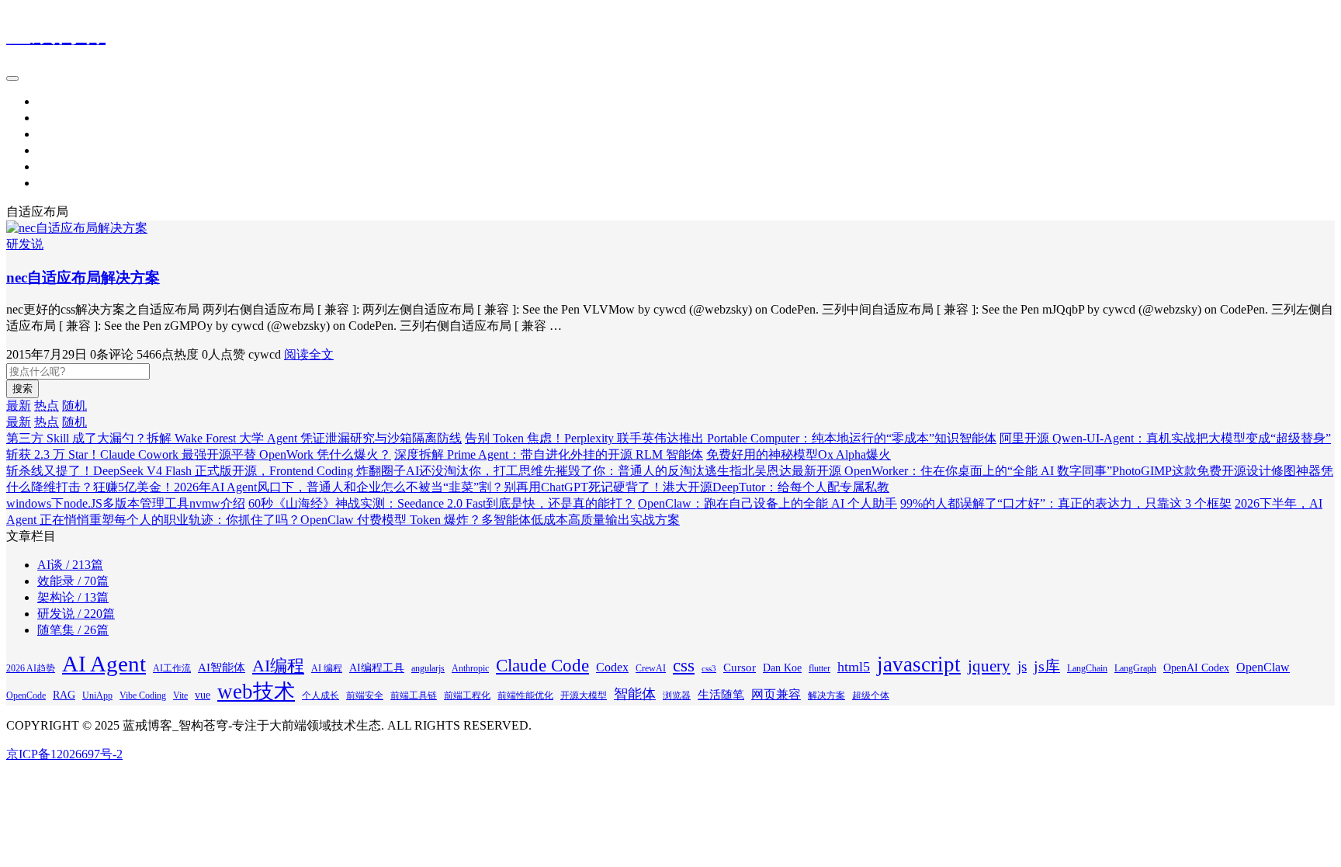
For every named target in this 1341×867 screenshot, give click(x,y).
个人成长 (320, 695)
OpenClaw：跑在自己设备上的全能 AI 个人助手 (767, 503)
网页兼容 (776, 694)
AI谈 (50, 166)
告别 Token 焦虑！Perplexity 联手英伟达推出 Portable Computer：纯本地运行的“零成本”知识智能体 (730, 438)
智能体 (635, 694)
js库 (1047, 666)
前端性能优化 (525, 695)
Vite (180, 695)
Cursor (739, 667)
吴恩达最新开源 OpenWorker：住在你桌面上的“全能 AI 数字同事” (933, 470)
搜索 (22, 388)
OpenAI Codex (1196, 668)
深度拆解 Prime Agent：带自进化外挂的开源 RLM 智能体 (548, 454)
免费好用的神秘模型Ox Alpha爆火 (798, 454)
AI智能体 (221, 667)
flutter (819, 668)
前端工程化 (467, 695)
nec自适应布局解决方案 (83, 277)
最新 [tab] (18, 405)
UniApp (97, 695)
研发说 (55, 117)
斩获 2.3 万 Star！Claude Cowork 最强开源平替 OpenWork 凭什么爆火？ (198, 454)
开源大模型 (583, 695)
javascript (919, 664)
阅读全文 (309, 354)
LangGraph (1135, 668)
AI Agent (104, 663)
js (1022, 666)
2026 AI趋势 (30, 668)
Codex (612, 667)
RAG (64, 695)
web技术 (256, 691)
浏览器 (677, 695)
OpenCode (26, 695)
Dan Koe (782, 668)
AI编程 (278, 665)
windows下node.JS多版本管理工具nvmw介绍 (125, 503)
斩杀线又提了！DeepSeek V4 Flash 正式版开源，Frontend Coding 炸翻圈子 (206, 470)
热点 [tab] (46, 405)
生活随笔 (721, 694)
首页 (49, 101)
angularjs (428, 668)
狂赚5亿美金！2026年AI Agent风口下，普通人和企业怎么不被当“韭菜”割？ (298, 487)
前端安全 (364, 695)
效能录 (55, 150)
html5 (853, 667)
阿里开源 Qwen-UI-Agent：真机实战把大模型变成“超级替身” (1165, 438)
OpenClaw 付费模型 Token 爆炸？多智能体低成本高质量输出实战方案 (490, 519)
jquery (989, 666)
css (684, 665)
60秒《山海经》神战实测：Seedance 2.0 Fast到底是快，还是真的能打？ (441, 503)
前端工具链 (413, 695)
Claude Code (542, 665)
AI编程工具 (376, 668)
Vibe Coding (143, 695)
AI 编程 (326, 668)
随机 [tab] (74, 405)
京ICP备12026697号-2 (64, 754)
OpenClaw (1263, 667)
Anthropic (470, 668)
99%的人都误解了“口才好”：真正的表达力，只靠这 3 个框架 (1066, 503)
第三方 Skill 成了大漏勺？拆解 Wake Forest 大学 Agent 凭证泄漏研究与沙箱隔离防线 (234, 438)
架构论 (55, 133)
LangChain (1087, 668)
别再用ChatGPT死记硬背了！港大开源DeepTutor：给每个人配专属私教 (696, 487)
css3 (709, 668)
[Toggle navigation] (12, 78)
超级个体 (870, 695)
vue (202, 695)
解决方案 (826, 695)
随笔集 (55, 182)
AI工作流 (172, 668)
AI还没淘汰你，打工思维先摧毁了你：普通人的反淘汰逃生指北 (580, 470)
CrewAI (651, 668)
